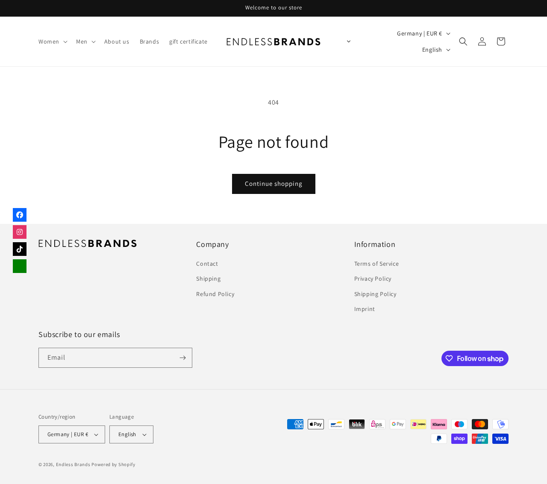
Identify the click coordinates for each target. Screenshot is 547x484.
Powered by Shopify (113, 464)
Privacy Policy (372, 278)
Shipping (208, 278)
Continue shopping (274, 183)
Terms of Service (376, 263)
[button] (52, 41)
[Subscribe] (182, 358)
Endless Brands (73, 464)
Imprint (364, 309)
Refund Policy (215, 294)
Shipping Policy (375, 294)
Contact (207, 263)
